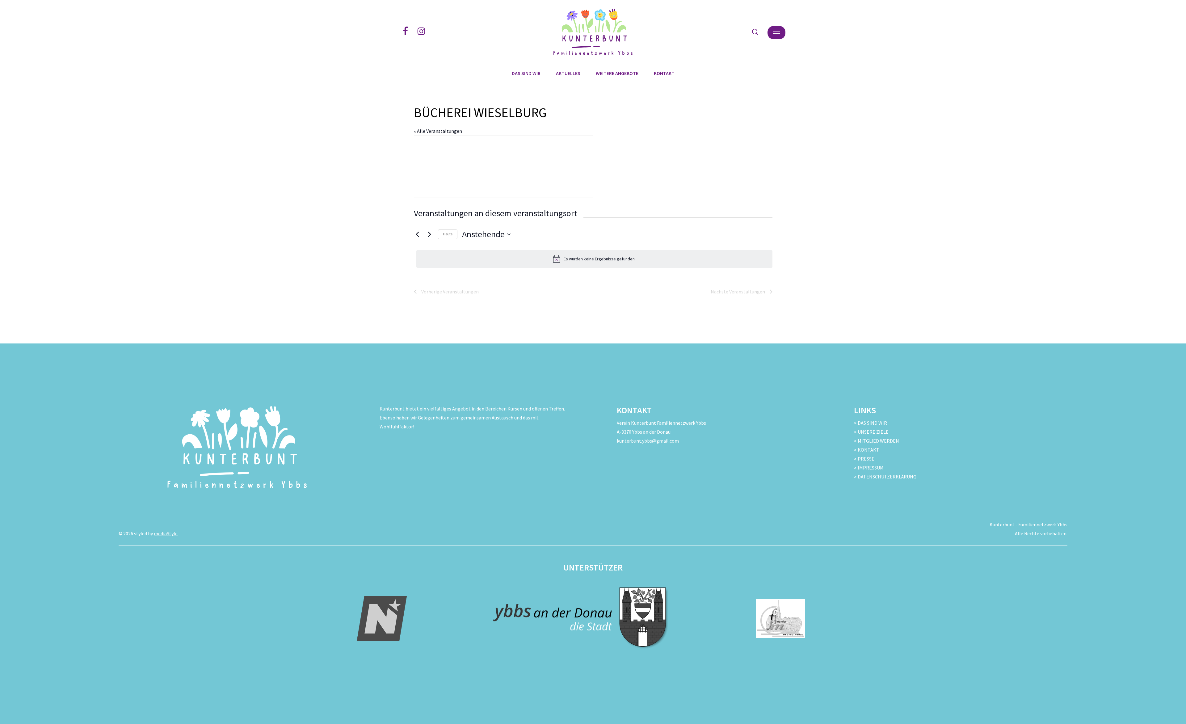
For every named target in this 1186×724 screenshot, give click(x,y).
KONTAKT (868, 450)
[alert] (594, 258)
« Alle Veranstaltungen (438, 131)
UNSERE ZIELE (873, 432)
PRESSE (866, 459)
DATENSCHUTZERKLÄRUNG (887, 477)
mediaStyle (166, 533)
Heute (447, 234)
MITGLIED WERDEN (878, 441)
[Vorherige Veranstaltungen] (417, 234)
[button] (776, 32)
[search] (755, 32)
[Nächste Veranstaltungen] (429, 234)
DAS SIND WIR (872, 423)
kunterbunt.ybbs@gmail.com (648, 441)
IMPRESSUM (871, 468)
